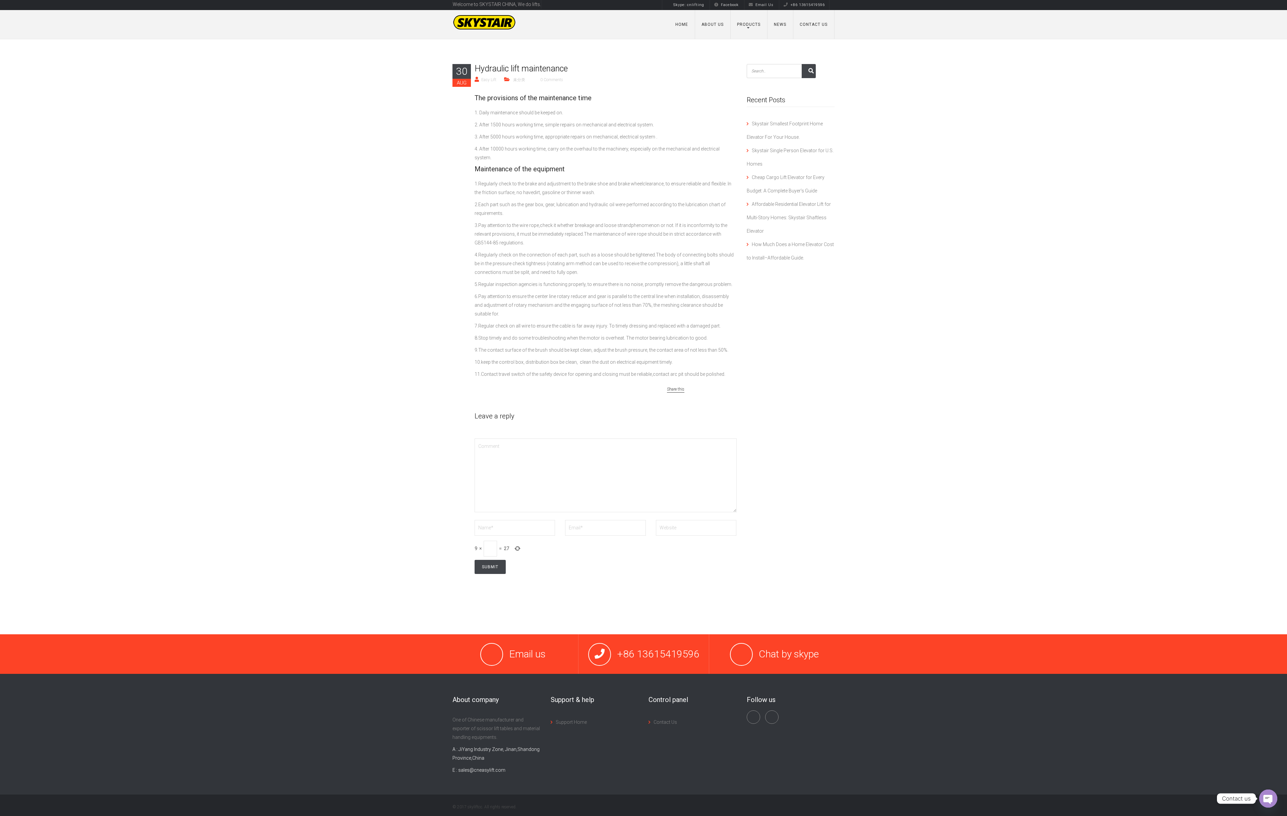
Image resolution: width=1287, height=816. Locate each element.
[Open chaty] (1268, 799)
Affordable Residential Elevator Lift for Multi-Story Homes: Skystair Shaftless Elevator (789, 217)
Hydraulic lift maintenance (521, 68)
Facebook (730, 5)
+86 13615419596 (807, 5)
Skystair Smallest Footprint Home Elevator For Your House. (785, 130)
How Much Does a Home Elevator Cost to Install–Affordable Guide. (790, 251)
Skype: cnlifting (688, 5)
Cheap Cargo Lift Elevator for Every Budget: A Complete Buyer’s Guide (785, 184)
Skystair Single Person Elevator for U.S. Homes (790, 157)
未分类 (519, 79)
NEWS (780, 24)
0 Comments (551, 79)
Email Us (764, 5)
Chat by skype (789, 654)
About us (712, 24)
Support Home (571, 722)
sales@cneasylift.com (481, 770)
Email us (527, 654)
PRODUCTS (748, 24)
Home (681, 24)
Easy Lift (488, 79)
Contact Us (814, 24)
